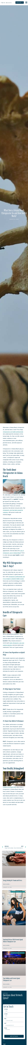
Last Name (6, 1013)
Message (5, 1028)
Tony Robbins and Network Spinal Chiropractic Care (11, 979)
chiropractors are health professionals (13, 432)
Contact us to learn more (9, 787)
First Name (6, 1009)
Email (5, 1023)
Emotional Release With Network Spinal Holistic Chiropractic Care (13, 941)
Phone (5, 1018)
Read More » (6, 884)
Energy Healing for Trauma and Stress (12, 880)
